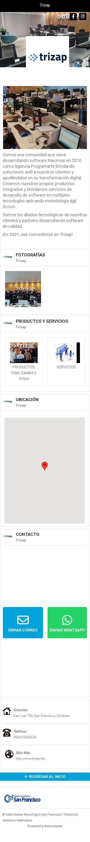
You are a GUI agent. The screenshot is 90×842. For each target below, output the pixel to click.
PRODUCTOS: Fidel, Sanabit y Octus (23, 373)
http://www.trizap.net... (31, 758)
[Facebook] (73, 16)
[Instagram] (82, 16)
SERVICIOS (66, 367)
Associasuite (53, 826)
